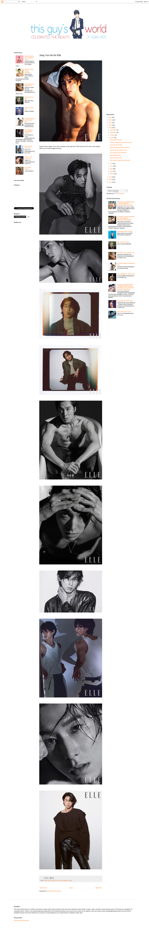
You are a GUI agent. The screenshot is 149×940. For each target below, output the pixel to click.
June (111, 166)
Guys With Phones (28, 168)
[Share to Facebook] (51, 878)
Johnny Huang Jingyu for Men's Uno (120, 142)
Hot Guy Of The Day (116, 140)
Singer (70, 880)
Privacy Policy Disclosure (21, 920)
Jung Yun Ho (54, 880)
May (111, 168)
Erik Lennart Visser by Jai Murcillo (120, 160)
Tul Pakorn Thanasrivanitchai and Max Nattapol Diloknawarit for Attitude (126, 218)
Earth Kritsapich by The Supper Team (29, 57)
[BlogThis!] (47, 878)
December (113, 130)
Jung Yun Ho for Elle (116, 145)
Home (71, 888)
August (112, 137)
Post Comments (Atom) (54, 891)
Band (49, 880)
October (112, 135)
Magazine (65, 880)
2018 (110, 179)
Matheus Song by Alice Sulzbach (29, 71)
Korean (60, 880)
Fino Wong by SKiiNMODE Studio (29, 131)
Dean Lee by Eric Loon (28, 147)
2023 (110, 120)
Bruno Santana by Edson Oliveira (120, 147)
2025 (110, 117)
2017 (110, 182)
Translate (121, 193)
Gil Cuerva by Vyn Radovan (118, 152)
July (111, 163)
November (113, 132)
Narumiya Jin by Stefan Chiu (29, 84)
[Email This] (45, 878)
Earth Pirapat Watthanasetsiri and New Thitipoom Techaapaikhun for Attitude (125, 203)
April (111, 171)
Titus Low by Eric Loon (124, 311)
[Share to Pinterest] (53, 878)
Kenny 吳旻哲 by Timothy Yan (126, 274)
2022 (110, 122)
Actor (45, 880)
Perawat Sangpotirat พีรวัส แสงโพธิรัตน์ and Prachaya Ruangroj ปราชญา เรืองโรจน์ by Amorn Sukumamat (125, 287)
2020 (110, 127)
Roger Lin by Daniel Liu (28, 157)
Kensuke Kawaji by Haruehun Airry (29, 120)
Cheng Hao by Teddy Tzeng (118, 150)
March (112, 174)
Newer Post (43, 888)
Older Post (98, 888)
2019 (110, 177)
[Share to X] (49, 878)
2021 (110, 125)
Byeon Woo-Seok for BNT (124, 231)
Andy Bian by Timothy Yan (125, 301)
